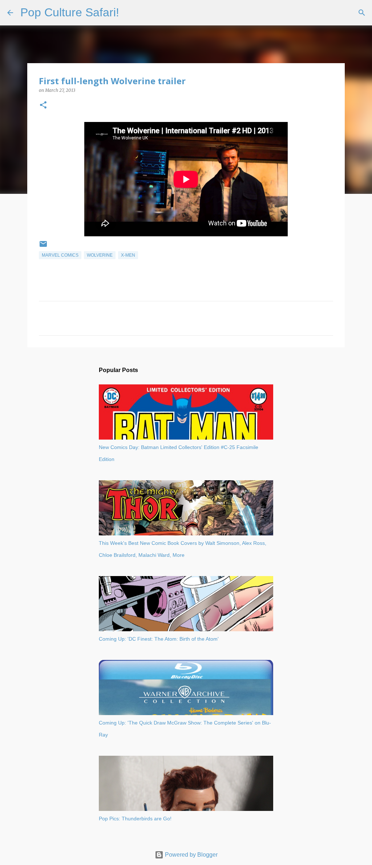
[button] (43, 105)
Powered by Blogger (190, 855)
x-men (128, 255)
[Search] (129, 12)
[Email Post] (43, 246)
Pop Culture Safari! (69, 12)
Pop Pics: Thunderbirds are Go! (135, 818)
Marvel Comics (60, 255)
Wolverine (100, 255)
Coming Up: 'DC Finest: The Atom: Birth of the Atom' (159, 639)
